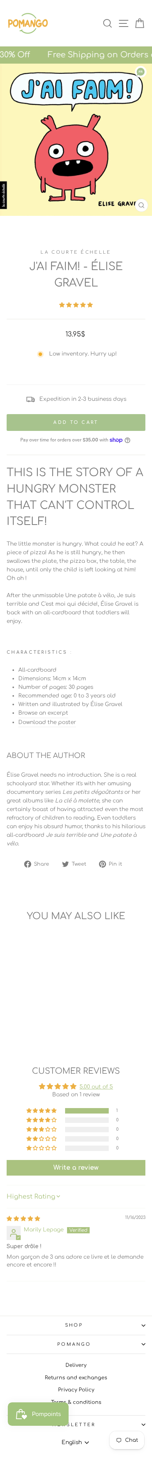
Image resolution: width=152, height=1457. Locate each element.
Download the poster (47, 722)
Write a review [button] (76, 1167)
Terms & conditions (76, 1402)
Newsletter (73, 1424)
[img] (23, 1219)
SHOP (74, 1325)
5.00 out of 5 (96, 1087)
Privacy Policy (76, 1390)
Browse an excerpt (43, 713)
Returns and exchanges (76, 1378)
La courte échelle (76, 252)
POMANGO (74, 1344)
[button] (76, 305)
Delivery (76, 1365)
